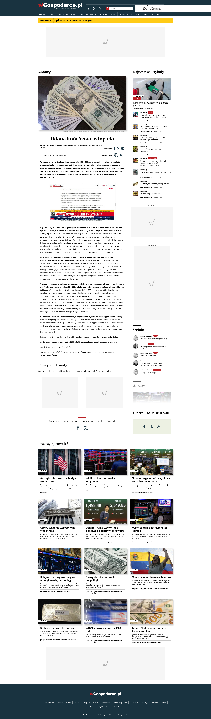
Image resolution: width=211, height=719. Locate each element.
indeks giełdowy (58, 371)
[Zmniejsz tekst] (121, 155)
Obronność (89, 14)
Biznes (58, 14)
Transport (73, 14)
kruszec (69, 371)
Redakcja (117, 706)
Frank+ (137, 14)
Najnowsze (43, 14)
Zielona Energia (147, 14)
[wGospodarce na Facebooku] (88, 8)
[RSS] (100, 8)
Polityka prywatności (104, 715)
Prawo (65, 14)
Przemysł (122, 14)
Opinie (157, 14)
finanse (41, 371)
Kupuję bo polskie (101, 14)
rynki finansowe (98, 371)
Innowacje (113, 14)
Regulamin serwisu (89, 715)
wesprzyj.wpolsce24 (48, 355)
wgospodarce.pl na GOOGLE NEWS (65, 342)
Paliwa (81, 14)
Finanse (51, 14)
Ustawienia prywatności (120, 715)
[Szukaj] (107, 8)
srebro (108, 371)
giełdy (48, 371)
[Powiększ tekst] (116, 155)
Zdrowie (130, 14)
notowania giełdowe (82, 371)
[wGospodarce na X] (94, 8)
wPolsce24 (81, 352)
